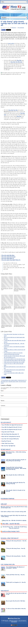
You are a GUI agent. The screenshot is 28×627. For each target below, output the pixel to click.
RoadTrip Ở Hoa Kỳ (6, 441)
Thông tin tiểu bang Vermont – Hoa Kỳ (16, 540)
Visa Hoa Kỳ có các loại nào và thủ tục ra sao (16, 594)
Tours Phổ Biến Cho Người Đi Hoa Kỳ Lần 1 (12, 424)
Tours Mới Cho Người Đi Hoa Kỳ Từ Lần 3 (12, 429)
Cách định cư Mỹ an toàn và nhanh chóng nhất (13, 511)
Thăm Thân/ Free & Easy (8, 443)
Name (2, 390)
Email (2, 395)
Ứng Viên (19, 60)
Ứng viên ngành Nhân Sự (8, 258)
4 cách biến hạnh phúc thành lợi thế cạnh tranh (14, 360)
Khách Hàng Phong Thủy (11, 531)
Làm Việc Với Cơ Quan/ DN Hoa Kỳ (10, 438)
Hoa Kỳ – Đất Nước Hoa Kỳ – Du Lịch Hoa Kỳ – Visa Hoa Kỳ (16, 621)
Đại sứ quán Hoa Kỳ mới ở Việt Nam (15, 601)
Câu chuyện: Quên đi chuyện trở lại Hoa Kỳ (15, 491)
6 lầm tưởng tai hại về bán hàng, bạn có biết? (14, 362)
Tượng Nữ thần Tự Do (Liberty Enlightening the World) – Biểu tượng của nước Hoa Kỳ (16, 468)
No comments (21, 27)
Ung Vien (19, 116)
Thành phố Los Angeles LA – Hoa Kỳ (16, 582)
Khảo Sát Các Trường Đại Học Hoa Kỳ (11, 436)
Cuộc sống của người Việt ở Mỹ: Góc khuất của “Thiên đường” (13, 516)
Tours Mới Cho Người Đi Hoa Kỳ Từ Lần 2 (12, 427)
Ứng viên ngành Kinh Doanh (8, 256)
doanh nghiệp (11, 43)
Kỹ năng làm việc (21, 380)
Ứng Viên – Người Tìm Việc (11, 523)
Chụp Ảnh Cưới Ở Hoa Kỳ (8, 431)
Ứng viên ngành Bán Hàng (8, 255)
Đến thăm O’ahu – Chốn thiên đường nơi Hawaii (16, 452)
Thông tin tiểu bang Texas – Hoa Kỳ (15, 548)
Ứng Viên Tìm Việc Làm (16, 62)
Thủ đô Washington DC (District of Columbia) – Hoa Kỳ (15, 567)
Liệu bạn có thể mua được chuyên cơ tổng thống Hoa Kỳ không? (16, 460)
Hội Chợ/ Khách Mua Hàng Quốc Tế (10, 434)
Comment (3, 405)
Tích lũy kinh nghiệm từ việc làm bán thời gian (14, 359)
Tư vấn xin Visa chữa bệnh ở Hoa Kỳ (16, 608)
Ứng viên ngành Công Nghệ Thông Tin (11, 259)
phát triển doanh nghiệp (13, 381)
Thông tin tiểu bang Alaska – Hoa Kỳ (16, 556)
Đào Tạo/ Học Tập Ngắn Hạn (8, 445)
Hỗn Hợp (14, 27)
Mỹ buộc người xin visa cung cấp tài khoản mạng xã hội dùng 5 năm (14, 507)
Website (2, 400)
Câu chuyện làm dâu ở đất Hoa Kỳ (15, 475)
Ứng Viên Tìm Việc (13, 110)
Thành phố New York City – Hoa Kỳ (15, 574)
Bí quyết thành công (6, 380)
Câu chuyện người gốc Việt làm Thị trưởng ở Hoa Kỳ (15, 483)
